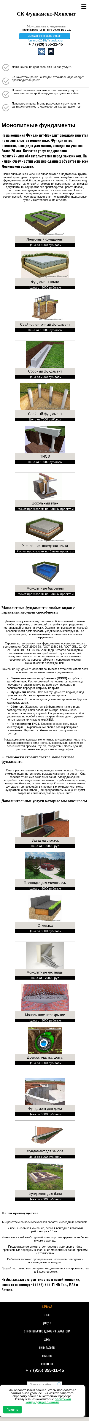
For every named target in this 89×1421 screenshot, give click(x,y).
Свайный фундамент (45, 414)
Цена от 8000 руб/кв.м (45, 287)
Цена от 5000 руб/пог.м (45, 931)
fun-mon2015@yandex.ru (45, 40)
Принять (12, 1409)
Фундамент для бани (45, 1194)
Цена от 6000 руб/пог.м (45, 1156)
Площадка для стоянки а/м (45, 883)
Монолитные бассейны (45, 588)
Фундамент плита (45, 282)
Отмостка (45, 925)
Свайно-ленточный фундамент (45, 324)
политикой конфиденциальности (48, 1400)
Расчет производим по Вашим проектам (45, 509)
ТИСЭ (45, 456)
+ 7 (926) (46, 44)
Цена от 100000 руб (45, 846)
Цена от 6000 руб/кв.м (45, 888)
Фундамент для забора (45, 1151)
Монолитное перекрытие (45, 1015)
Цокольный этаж (45, 503)
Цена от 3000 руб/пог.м (45, 1063)
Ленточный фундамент (45, 239)
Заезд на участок (45, 840)
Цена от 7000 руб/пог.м (45, 377)
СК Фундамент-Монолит (46, 14)
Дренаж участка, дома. (45, 1057)
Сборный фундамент (45, 371)
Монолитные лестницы (45, 972)
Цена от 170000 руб (45, 978)
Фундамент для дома (45, 1108)
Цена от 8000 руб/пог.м (45, 245)
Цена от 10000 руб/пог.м (45, 462)
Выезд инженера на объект (45, 35)
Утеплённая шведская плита (45, 546)
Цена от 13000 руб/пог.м (45, 330)
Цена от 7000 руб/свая (45, 419)
